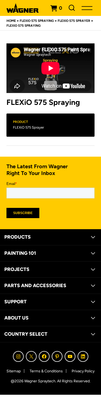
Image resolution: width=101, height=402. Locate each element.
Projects (16, 269)
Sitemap (13, 371)
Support (15, 302)
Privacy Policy (83, 371)
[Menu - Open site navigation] (87, 8)
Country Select (25, 334)
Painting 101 (20, 253)
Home (11, 21)
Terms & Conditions (46, 371)
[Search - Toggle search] (72, 8)
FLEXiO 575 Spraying (37, 21)
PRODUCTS (17, 237)
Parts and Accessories (35, 285)
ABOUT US (16, 318)
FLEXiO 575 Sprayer (74, 21)
